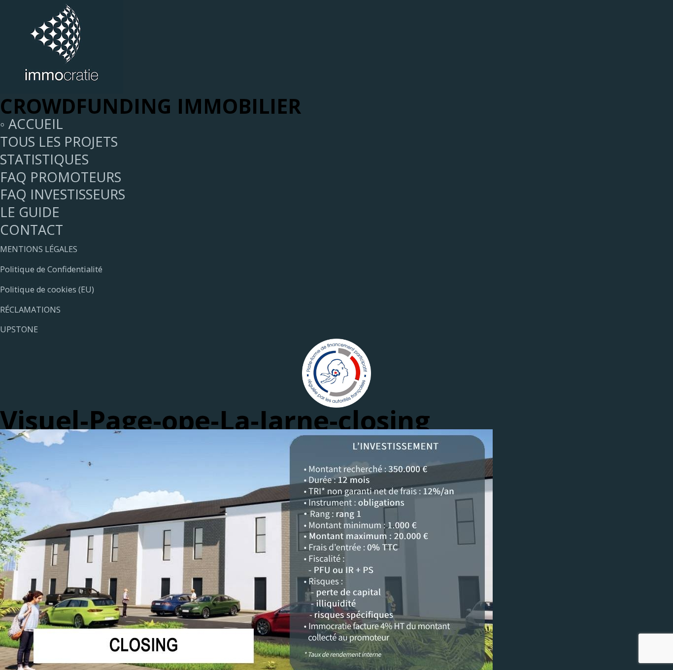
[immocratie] (61, 88)
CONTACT (31, 230)
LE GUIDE (30, 212)
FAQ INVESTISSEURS (62, 194)
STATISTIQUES (44, 159)
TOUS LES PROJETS (59, 141)
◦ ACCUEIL (31, 124)
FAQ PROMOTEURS (60, 177)
